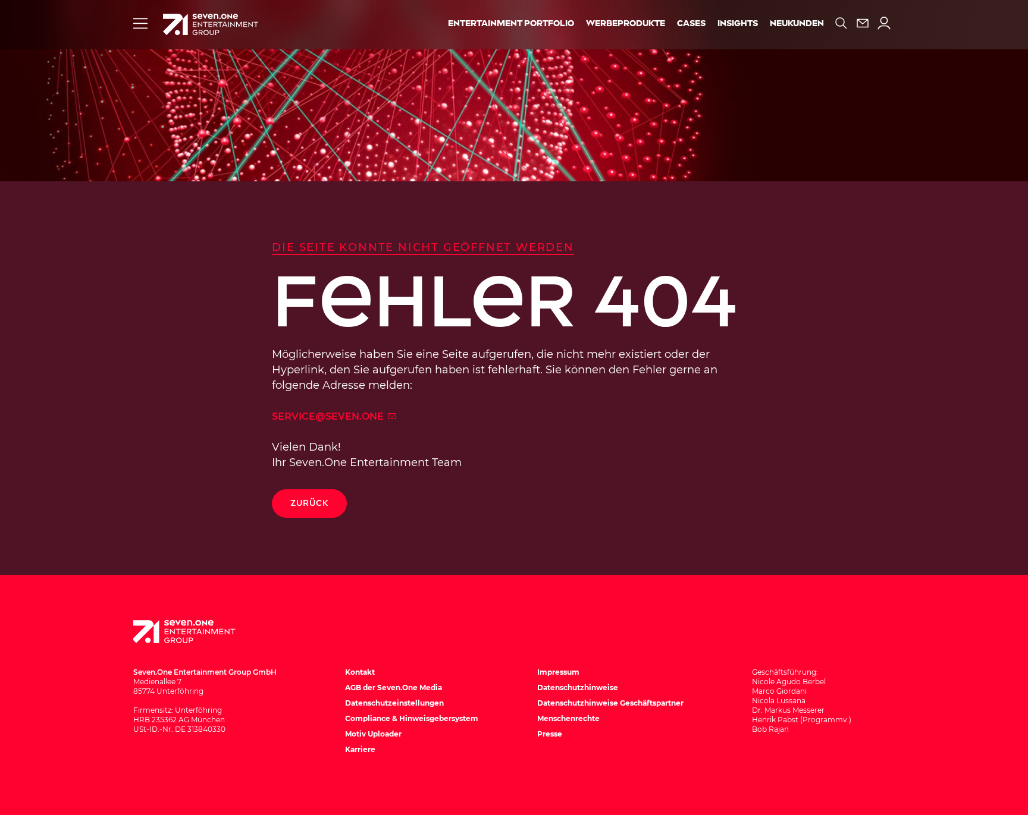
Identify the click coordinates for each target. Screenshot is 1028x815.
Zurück (309, 503)
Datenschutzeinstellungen (394, 702)
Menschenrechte (568, 718)
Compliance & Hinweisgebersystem (411, 718)
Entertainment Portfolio (511, 23)
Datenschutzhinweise (577, 687)
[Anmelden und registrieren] (884, 23)
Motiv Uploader (373, 733)
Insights (737, 23)
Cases (691, 23)
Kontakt (360, 672)
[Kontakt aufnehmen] (862, 23)
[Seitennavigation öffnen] (140, 23)
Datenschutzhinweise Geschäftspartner (610, 702)
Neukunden (797, 23)
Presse (549, 733)
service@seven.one (329, 416)
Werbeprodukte (625, 23)
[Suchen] (841, 23)
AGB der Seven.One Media (393, 687)
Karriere (360, 749)
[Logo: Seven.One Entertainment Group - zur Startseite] (210, 24)
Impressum (558, 672)
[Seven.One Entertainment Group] (195, 632)
